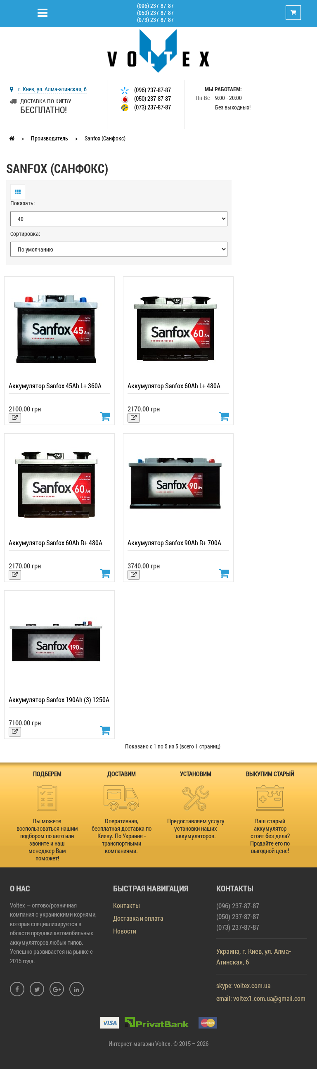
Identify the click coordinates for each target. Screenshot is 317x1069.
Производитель (49, 138)
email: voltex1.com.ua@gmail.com (260, 998)
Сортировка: (25, 234)
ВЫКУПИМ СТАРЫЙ (270, 773)
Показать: (22, 203)
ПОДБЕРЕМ (47, 773)
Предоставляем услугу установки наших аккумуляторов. (196, 828)
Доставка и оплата (138, 918)
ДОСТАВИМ (121, 773)
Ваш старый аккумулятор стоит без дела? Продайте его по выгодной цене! (270, 835)
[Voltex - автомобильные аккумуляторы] (158, 50)
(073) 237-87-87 (155, 20)
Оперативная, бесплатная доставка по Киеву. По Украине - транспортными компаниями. (121, 835)
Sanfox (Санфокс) (105, 138)
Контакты (126, 905)
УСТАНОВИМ (195, 773)
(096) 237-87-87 (155, 6)
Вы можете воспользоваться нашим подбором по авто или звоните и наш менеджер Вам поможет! (47, 839)
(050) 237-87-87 (155, 13)
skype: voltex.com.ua (243, 985)
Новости (124, 930)
